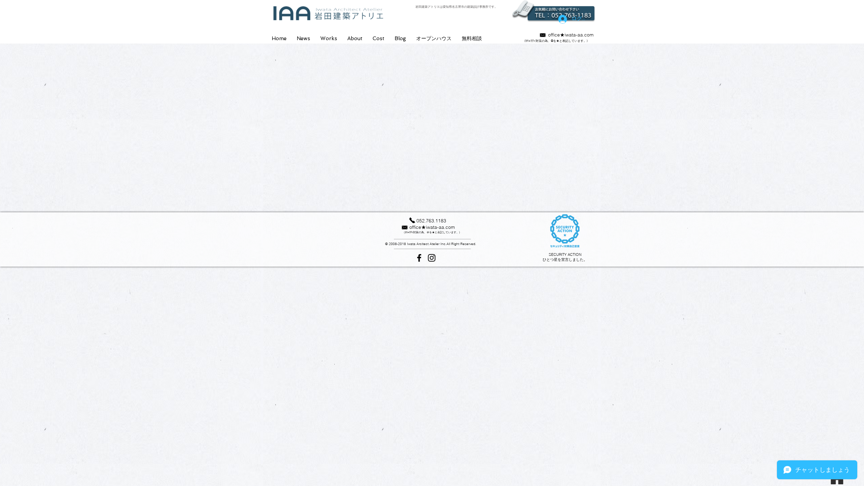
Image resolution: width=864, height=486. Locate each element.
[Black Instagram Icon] (432, 258)
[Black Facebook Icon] (419, 258)
